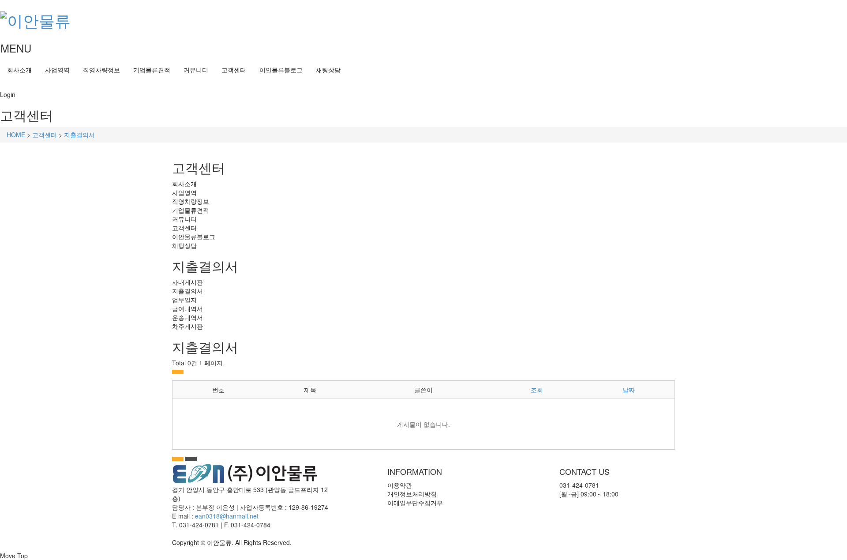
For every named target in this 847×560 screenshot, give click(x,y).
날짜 (628, 389)
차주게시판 (187, 326)
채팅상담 (328, 69)
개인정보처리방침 (412, 493)
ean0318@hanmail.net (227, 515)
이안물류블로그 (281, 69)
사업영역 (57, 69)
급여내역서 (187, 308)
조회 (537, 389)
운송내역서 (187, 317)
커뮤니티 (196, 69)
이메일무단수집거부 (415, 502)
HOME (16, 134)
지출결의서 (79, 134)
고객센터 (233, 69)
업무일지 (184, 299)
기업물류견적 (151, 69)
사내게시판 (187, 282)
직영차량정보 (101, 69)
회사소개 (19, 69)
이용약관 (399, 485)
